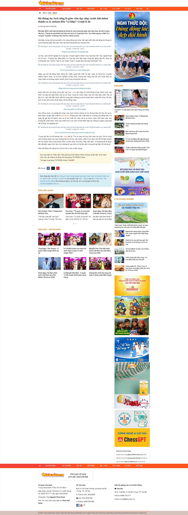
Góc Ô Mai (116, 8)
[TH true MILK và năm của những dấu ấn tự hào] (119, 251)
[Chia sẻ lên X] (53, 168)
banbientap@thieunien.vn (49, 184)
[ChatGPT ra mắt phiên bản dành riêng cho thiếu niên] (131, 98)
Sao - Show (52, 13)
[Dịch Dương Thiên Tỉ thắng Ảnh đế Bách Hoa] (119, 118)
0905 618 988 (82, 477)
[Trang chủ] (40, 13)
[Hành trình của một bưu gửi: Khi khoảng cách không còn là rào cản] (119, 242)
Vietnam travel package (123, 451)
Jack (74, 92)
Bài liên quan (46, 190)
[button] (147, 8)
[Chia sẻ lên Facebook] (48, 168)
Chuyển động (50, 8)
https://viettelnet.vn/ (131, 461)
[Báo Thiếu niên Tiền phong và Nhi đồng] (51, 3)
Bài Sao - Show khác (50, 229)
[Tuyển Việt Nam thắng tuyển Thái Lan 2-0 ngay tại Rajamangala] (119, 150)
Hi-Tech (128, 8)
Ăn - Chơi (103, 8)
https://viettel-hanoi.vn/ (134, 454)
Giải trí (79, 8)
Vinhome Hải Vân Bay (133, 458)
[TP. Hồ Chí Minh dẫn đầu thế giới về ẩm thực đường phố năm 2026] (119, 141)
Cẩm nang (91, 8)
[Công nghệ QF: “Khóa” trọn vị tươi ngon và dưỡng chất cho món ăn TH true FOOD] (119, 268)
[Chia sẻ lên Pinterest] (57, 168)
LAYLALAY (64, 116)
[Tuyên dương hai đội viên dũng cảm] (119, 125)
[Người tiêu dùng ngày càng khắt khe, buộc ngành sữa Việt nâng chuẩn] (119, 234)
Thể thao (139, 8)
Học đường (66, 8)
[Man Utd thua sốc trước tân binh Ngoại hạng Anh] (119, 133)
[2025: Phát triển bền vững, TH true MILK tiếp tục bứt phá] (119, 260)
